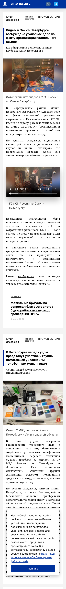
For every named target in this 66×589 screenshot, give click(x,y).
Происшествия (49, 16)
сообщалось (26, 276)
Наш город (16, 297)
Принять (33, 568)
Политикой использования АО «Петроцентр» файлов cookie (33, 557)
